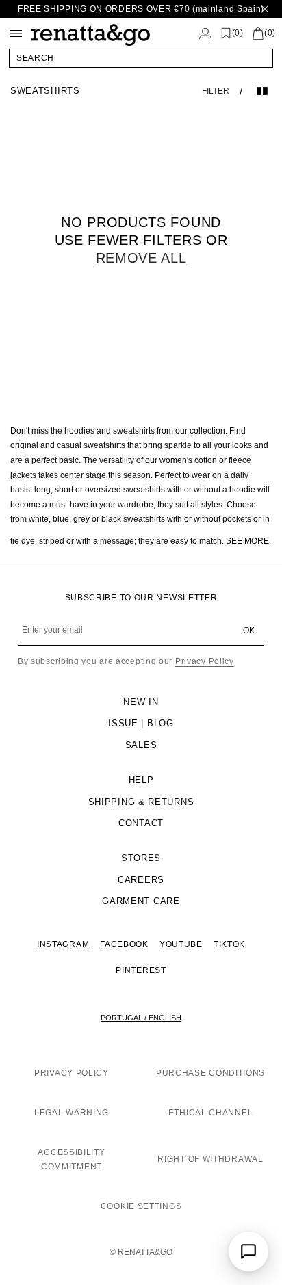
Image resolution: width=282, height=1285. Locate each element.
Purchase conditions (210, 1073)
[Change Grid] (262, 91)
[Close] (265, 9)
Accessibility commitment (71, 1160)
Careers (141, 880)
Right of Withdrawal (210, 1159)
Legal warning (71, 1112)
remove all (141, 257)
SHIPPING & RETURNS (141, 802)
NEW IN (140, 702)
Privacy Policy (204, 661)
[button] (141, 58)
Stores (141, 858)
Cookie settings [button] (141, 1206)
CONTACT (141, 823)
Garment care (140, 901)
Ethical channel (210, 1112)
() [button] (238, 33)
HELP (141, 780)
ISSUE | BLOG (140, 723)
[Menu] (16, 33)
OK (249, 630)
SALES (141, 745)
